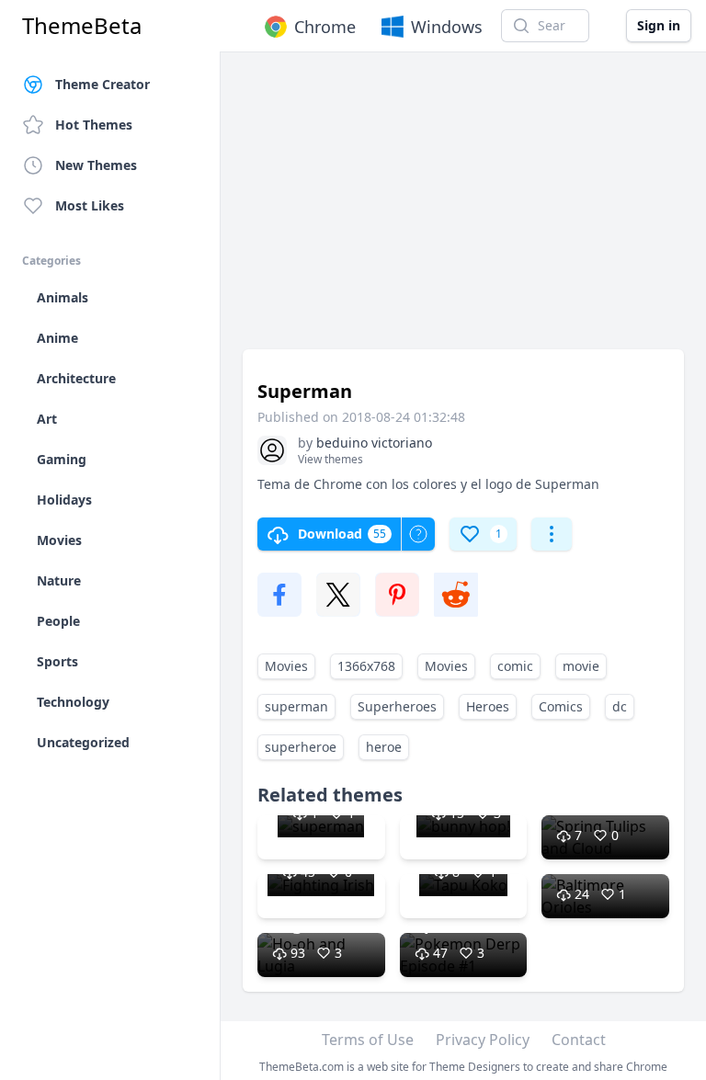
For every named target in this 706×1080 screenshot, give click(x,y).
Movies (286, 666)
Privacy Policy (483, 1039)
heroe (384, 747)
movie (581, 666)
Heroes (487, 706)
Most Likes (89, 205)
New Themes (96, 165)
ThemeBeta (82, 25)
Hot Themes (93, 124)
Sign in (658, 25)
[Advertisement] (463, 209)
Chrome (325, 27)
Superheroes (397, 706)
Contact (579, 1039)
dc (619, 706)
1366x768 (366, 666)
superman (296, 706)
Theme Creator (102, 84)
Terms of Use (368, 1039)
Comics (561, 706)
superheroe (300, 747)
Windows (447, 27)
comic (515, 666)
